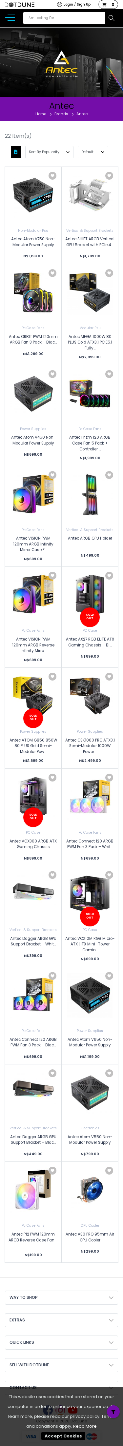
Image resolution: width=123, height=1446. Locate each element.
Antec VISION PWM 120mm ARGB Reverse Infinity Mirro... (33, 645)
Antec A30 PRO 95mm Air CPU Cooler (90, 1237)
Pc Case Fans (33, 328)
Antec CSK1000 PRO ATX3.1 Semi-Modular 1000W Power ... (90, 746)
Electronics (90, 1128)
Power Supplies (33, 428)
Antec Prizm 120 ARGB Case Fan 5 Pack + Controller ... (90, 443)
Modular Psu (90, 328)
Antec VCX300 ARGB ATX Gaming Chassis (33, 844)
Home (40, 113)
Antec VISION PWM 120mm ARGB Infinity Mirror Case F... (33, 544)
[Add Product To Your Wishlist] (52, 176)
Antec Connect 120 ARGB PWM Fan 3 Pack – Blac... (33, 1042)
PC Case (90, 630)
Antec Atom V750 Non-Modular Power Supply (33, 242)
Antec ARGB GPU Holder (90, 538)
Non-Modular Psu (33, 230)
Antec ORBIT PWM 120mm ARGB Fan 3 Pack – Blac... (33, 339)
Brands (61, 113)
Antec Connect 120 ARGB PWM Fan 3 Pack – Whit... (89, 844)
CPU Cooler (90, 1225)
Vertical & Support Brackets (89, 230)
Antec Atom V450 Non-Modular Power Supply (33, 440)
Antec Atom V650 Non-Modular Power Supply (90, 1042)
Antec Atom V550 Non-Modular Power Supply (90, 1139)
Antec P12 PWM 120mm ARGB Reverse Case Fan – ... (33, 1240)
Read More (85, 1426)
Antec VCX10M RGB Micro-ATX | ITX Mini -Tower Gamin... (89, 944)
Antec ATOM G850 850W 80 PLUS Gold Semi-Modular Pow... (33, 746)
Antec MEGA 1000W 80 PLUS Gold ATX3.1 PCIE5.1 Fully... (90, 342)
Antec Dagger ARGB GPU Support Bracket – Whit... (33, 941)
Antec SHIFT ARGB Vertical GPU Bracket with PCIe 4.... (89, 242)
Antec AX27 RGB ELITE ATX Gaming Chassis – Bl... (90, 642)
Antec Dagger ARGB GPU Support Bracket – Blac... (33, 1139)
